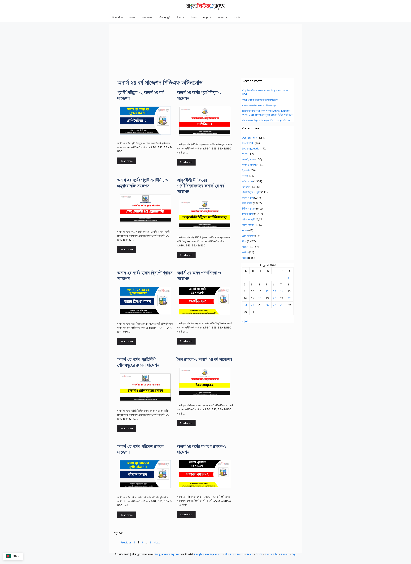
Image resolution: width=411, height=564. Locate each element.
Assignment (249, 137)
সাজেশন (132, 17)
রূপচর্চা (245, 230)
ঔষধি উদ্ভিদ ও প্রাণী (251, 192)
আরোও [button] (220, 17)
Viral (245, 154)
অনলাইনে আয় (248, 159)
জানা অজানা (247, 203)
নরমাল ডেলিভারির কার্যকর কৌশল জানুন (259, 105)
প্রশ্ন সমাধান (147, 17)
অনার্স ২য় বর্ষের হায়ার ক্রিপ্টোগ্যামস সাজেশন (144, 275)
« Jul (245, 321)
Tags (294, 554)
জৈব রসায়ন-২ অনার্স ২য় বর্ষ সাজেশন (204, 359)
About (228, 554)
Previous (124, 542)
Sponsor (285, 554)
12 (267, 291)
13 (274, 291)
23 (245, 305)
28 (281, 305)
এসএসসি (246, 186)
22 (289, 298)
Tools (237, 17)
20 (274, 298)
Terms (250, 554)
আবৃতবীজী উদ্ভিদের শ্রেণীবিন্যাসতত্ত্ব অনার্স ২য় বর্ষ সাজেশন (200, 185)
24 (252, 305)
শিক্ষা (244, 241)
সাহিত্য (245, 252)
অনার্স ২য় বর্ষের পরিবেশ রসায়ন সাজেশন (140, 449)
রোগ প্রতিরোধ (248, 236)
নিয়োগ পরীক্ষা (117, 17)
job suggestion (251, 148)
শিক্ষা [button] (179, 17)
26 (267, 305)
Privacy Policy (271, 554)
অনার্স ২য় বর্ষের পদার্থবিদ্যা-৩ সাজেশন (199, 275)
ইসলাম (194, 17)
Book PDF (248, 143)
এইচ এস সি (247, 181)
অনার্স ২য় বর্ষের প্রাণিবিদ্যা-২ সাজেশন (199, 95)
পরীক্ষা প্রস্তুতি (164, 17)
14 (281, 291)
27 (274, 305)
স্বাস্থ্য (245, 257)
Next (158, 542)
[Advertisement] (205, 46)
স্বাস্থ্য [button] (205, 17)
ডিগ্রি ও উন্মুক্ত (249, 208)
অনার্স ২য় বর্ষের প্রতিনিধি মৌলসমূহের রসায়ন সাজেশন (138, 362)
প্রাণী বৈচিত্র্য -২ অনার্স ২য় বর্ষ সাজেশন (140, 95)
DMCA (259, 554)
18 (260, 298)
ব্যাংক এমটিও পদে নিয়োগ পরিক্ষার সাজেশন (260, 100)
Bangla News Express (167, 554)
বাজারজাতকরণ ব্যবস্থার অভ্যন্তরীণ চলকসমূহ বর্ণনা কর (266, 120)
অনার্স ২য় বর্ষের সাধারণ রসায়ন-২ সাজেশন (201, 449)
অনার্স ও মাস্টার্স (249, 165)
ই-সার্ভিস (246, 170)
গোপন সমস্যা (248, 197)
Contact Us (239, 554)
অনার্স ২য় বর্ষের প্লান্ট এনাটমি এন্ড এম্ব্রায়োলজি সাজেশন (142, 182)
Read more (126, 160)
